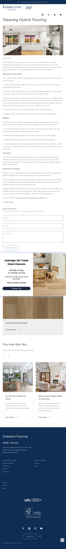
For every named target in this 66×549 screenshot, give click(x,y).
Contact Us (16, 288)
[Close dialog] (64, 255)
